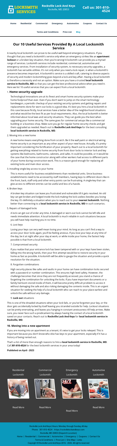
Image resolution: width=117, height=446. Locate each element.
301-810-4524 (103, 9)
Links (79, 440)
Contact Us (101, 23)
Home (13, 23)
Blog (78, 32)
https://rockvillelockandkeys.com (69, 430)
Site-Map (71, 440)
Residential (26, 23)
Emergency (57, 23)
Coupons (87, 23)
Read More (18, 407)
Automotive (73, 23)
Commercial (42, 23)
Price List (67, 32)
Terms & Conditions (44, 440)
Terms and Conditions (47, 32)
